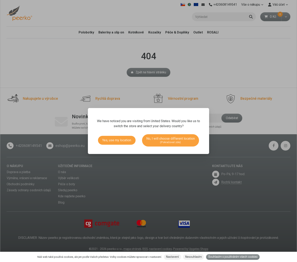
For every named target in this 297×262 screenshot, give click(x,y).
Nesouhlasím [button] (193, 256)
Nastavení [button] (172, 256)
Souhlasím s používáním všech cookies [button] (233, 256)
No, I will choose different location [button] (170, 140)
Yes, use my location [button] (116, 140)
